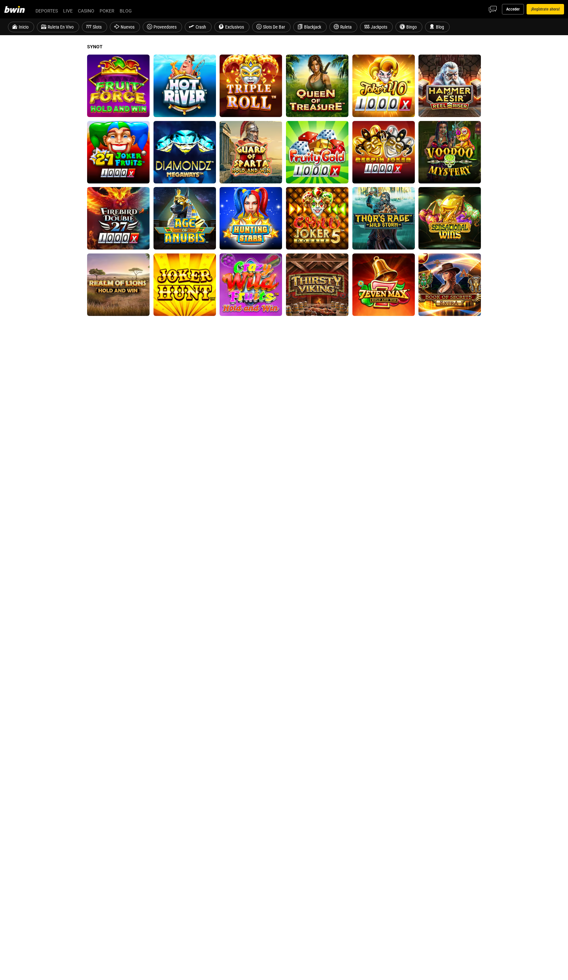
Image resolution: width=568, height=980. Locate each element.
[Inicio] (18, 9)
